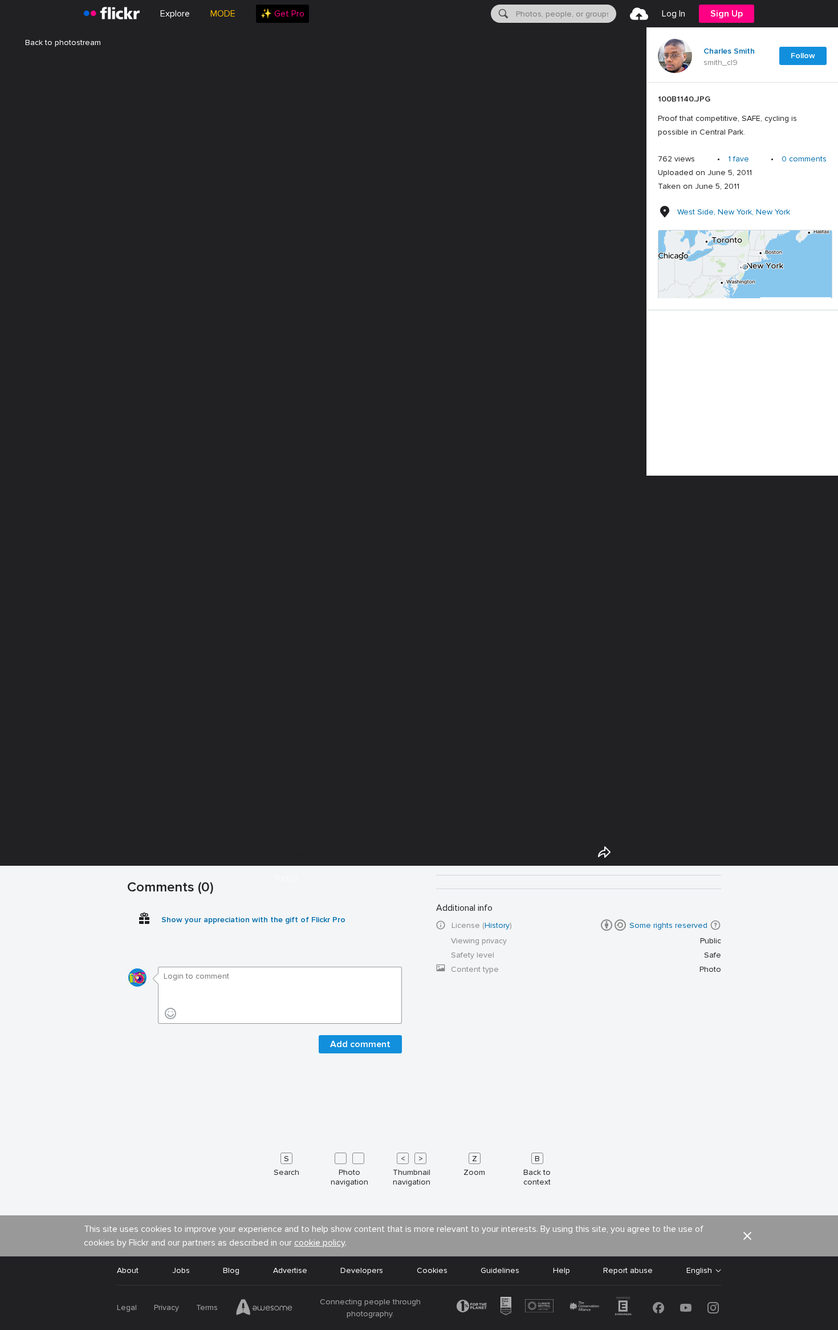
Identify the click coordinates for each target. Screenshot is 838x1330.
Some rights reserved (668, 925)
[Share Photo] (604, 852)
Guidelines (500, 1270)
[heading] (112, 13)
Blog (231, 1270)
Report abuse (628, 1270)
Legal (127, 1307)
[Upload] (639, 14)
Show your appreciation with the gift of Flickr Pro (253, 919)
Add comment (360, 1044)
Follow (803, 55)
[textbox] (565, 14)
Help (561, 1270)
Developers (361, 1270)
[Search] (502, 14)
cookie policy (319, 1242)
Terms (207, 1307)
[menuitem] (282, 13)
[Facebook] (658, 1308)
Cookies (432, 1270)
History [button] (497, 925)
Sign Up (726, 13)
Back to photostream (63, 42)
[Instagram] (713, 1308)
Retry (286, 878)
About (128, 1270)
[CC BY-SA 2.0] (613, 925)
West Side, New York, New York (733, 212)
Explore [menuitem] (175, 13)
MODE (222, 13)
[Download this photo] (630, 852)
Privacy (166, 1307)
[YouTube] (686, 1308)
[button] (715, 925)
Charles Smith (729, 51)
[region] (745, 266)
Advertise (290, 1270)
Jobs (181, 1270)
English (699, 1270)
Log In (673, 13)
